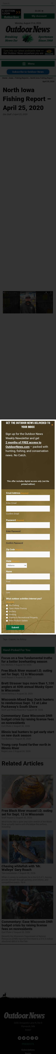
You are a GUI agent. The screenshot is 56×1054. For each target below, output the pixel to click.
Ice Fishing (14, 605)
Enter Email (11, 503)
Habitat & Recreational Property (23, 617)
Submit (15, 627)
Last (8, 592)
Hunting (12, 614)
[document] (28, 527)
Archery (12, 611)
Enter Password (13, 531)
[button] (52, 425)
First (8, 581)
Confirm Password (14, 543)
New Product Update (18, 620)
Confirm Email (12, 514)
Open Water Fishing (18, 608)
